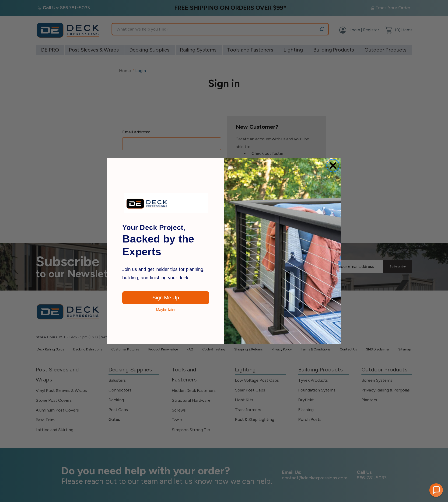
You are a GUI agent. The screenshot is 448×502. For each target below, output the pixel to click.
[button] (436, 490)
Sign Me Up (165, 297)
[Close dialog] (333, 165)
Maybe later (165, 310)
